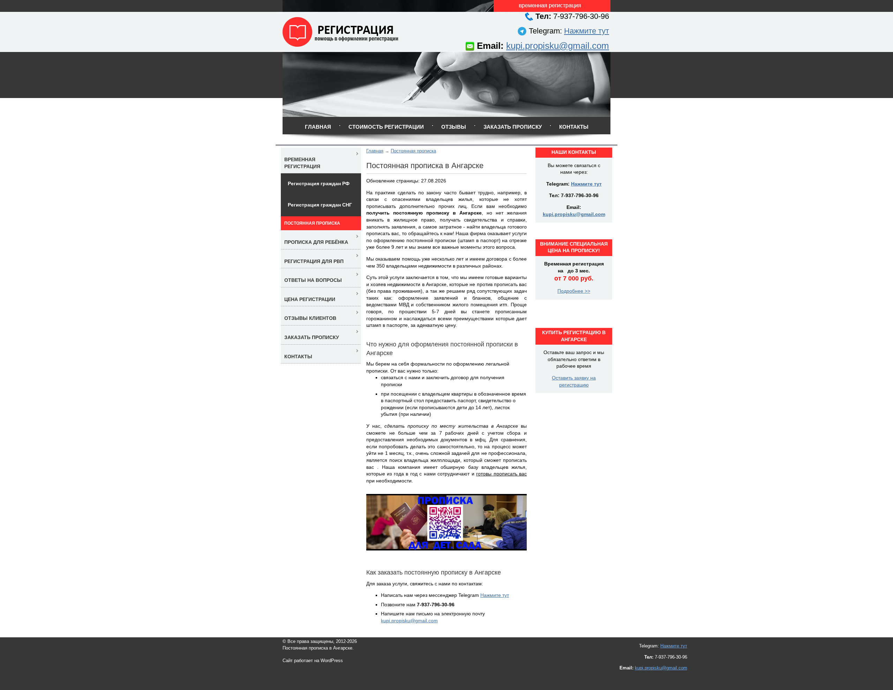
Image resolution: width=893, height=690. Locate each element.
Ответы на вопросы (313, 280)
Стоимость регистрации (386, 127)
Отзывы (453, 127)
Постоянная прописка (413, 150)
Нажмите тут (586, 31)
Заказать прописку (512, 127)
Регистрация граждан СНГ (320, 205)
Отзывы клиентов (310, 318)
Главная (318, 127)
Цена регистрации (309, 299)
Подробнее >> (573, 291)
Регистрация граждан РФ (319, 183)
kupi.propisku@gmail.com (557, 45)
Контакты (573, 127)
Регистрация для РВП (314, 261)
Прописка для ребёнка (316, 242)
